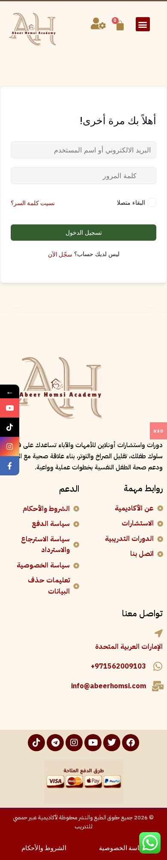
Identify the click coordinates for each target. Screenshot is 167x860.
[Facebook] (130, 742)
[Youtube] (92, 742)
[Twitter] (111, 742)
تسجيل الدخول (84, 232)
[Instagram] (74, 742)
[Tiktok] (36, 742)
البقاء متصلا (131, 202)
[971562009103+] (157, 666)
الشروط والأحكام (43, 847)
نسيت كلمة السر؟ (33, 202)
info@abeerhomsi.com (108, 686)
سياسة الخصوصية (123, 847)
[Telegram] (55, 742)
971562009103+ (118, 666)
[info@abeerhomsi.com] (157, 686)
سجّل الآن (60, 253)
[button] (143, 24)
